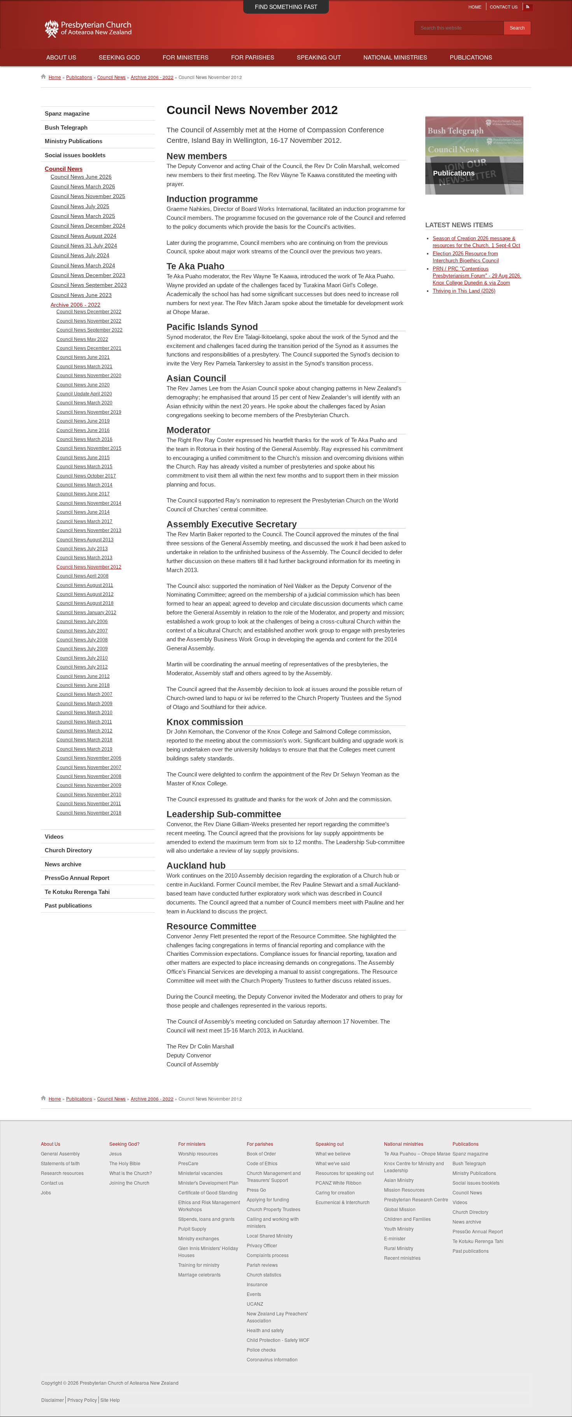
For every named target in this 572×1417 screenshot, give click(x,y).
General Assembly (60, 1153)
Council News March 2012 (84, 731)
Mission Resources (404, 1189)
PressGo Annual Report (77, 877)
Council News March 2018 (84, 740)
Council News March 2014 (84, 485)
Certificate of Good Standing (208, 1192)
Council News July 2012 (82, 667)
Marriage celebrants (199, 1274)
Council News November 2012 (88, 567)
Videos (54, 836)
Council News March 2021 (84, 366)
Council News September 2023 (89, 285)
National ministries (403, 1143)
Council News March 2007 (84, 694)
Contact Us (504, 7)
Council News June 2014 (83, 512)
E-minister (394, 1238)
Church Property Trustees (273, 1209)
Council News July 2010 (82, 658)
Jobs (46, 1192)
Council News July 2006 (82, 621)
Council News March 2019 (84, 749)
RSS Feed (528, 8)
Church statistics (264, 1274)
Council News (111, 77)
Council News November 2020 (88, 375)
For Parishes (252, 57)
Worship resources (198, 1153)
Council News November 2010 (88, 794)
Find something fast (286, 7)
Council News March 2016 (84, 439)
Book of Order (261, 1153)
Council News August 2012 (85, 594)
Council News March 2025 (83, 216)
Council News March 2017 (84, 521)
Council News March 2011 (84, 722)
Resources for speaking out (345, 1172)
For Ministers (186, 57)
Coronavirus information (272, 1359)
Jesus (115, 1153)
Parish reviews (262, 1264)
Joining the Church (129, 1182)
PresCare (188, 1163)
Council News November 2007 (88, 767)
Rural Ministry (398, 1248)
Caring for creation (335, 1192)
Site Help (110, 1399)
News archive (63, 864)
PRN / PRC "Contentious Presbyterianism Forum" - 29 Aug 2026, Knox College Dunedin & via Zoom (477, 276)
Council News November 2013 (88, 530)
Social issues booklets (75, 155)
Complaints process (268, 1255)
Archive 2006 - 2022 (152, 77)
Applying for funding (268, 1199)
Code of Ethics (262, 1163)
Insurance (257, 1284)
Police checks (261, 1349)
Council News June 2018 (83, 685)
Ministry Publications (73, 141)
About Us (61, 57)
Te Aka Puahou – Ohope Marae (417, 1153)
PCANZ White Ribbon (338, 1182)
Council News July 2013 (82, 548)
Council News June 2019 (83, 421)
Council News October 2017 (86, 476)
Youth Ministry (399, 1228)
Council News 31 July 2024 (84, 245)
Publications (471, 57)
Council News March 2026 (83, 186)
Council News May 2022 (82, 339)
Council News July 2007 (82, 631)
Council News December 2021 (88, 348)
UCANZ (255, 1303)
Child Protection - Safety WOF (278, 1339)
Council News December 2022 (88, 311)
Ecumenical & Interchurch (343, 1202)
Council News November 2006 (88, 758)
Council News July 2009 (82, 648)
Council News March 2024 (83, 265)
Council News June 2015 (83, 457)
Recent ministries (402, 1257)
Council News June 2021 (83, 357)
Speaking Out (319, 57)
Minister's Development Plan (208, 1182)
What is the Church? (130, 1172)
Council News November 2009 (88, 785)
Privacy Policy (82, 1399)
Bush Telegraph (66, 127)
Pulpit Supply (192, 1228)
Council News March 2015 (84, 466)
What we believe (333, 1153)
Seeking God (119, 57)
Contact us (52, 1182)
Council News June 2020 (83, 385)
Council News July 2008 (82, 640)
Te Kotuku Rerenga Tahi (77, 891)
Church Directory (68, 850)
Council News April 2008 (82, 576)
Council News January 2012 (86, 612)
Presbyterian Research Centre (416, 1199)
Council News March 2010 (84, 712)
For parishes (260, 1143)
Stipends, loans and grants (206, 1218)
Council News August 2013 (85, 540)
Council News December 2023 (88, 275)
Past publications (68, 905)
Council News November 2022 (88, 321)
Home (474, 7)
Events (254, 1294)
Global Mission (400, 1209)
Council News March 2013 (84, 557)
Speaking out (330, 1143)
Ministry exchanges (198, 1238)
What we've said (333, 1163)
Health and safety (265, 1330)
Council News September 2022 (89, 330)
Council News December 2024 (88, 226)
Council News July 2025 (80, 206)
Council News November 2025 (88, 196)
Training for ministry (198, 1264)
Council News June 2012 (83, 676)
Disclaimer (52, 1399)
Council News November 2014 (88, 503)
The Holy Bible (124, 1163)
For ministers (191, 1143)
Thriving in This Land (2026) (464, 291)
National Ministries (395, 57)
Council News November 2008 (88, 776)
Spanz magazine (67, 113)
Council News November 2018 (88, 813)
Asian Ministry (399, 1179)
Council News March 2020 (84, 403)
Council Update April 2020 (84, 394)
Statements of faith (60, 1163)
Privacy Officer (262, 1245)
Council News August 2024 (83, 236)
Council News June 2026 (81, 177)
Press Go (256, 1189)
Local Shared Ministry (270, 1235)
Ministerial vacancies (200, 1172)
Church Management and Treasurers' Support (274, 1176)
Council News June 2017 (83, 494)
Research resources (62, 1172)
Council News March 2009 (84, 703)
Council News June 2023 (81, 295)
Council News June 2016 (83, 430)
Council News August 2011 (84, 585)
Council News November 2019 (88, 412)
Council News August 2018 (85, 603)
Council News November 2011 (88, 803)
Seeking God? (124, 1143)
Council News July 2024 (80, 255)
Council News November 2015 (88, 448)
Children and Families (407, 1218)
